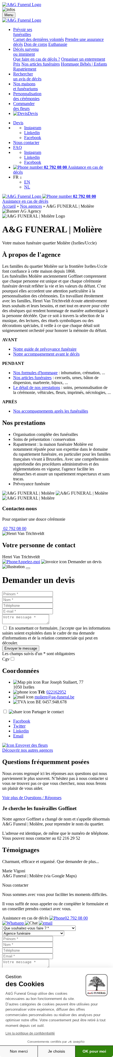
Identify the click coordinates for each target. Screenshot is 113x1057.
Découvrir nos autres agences (27, 750)
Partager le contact (48, 711)
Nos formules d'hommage (35, 372)
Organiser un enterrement (83, 59)
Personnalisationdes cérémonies (27, 96)
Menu (8, 15)
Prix (16, 64)
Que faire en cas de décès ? (36, 59)
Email (18, 736)
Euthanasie (57, 44)
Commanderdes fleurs (24, 106)
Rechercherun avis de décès (27, 76)
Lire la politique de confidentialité (30, 1033)
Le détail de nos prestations (36, 387)
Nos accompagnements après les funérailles (50, 411)
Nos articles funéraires (40, 64)
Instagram (32, 127)
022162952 (56, 692)
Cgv (6, 659)
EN (27, 182)
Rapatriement (24, 69)
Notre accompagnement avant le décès (46, 354)
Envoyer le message (20, 648)
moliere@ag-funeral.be (54, 697)
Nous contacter (26, 142)
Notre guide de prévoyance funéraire (45, 349)
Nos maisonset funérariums (25, 86)
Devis (33, 113)
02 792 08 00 (14, 528)
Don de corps (35, 44)
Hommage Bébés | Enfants (84, 64)
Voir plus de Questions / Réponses (31, 797)
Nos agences (31, 206)
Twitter (19, 726)
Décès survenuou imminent (26, 52)
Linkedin (32, 132)
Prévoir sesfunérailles (22, 32)
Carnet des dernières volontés (38, 39)
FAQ (17, 147)
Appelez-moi (29, 561)
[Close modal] (28, 568)
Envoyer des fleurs (31, 745)
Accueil (9, 206)
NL (27, 187)
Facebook (32, 137)
